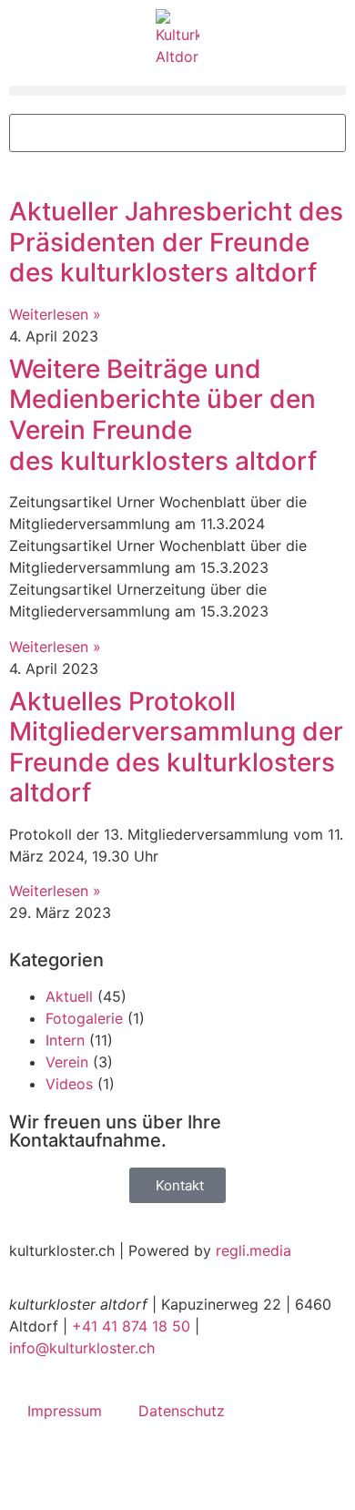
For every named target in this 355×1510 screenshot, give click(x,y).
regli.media (253, 1250)
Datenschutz (181, 1411)
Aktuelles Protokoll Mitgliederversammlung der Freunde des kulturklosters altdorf (176, 747)
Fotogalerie (84, 1018)
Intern (65, 1040)
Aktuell (69, 996)
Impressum (64, 1411)
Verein (67, 1062)
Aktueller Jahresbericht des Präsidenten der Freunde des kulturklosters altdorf (176, 242)
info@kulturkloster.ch (82, 1348)
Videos (69, 1084)
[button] (177, 91)
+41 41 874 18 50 (131, 1326)
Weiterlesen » (55, 314)
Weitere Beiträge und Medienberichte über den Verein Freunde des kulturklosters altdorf (163, 414)
